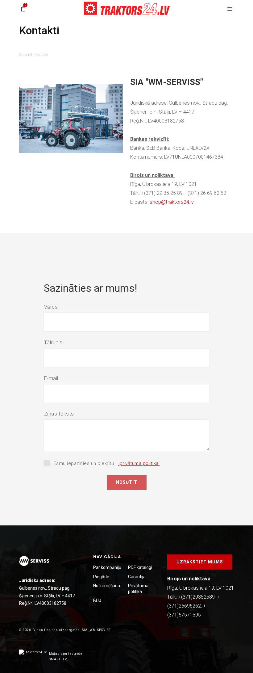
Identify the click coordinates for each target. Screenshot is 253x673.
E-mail (51, 378)
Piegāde (101, 576)
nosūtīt (126, 482)
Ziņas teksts (59, 414)
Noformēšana (106, 585)
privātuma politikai (139, 463)
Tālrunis (53, 342)
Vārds (51, 307)
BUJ (97, 600)
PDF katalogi (140, 567)
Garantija (137, 576)
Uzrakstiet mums (199, 561)
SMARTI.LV (58, 659)
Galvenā (25, 54)
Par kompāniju (107, 567)
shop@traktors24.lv (172, 202)
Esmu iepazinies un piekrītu (107, 463)
